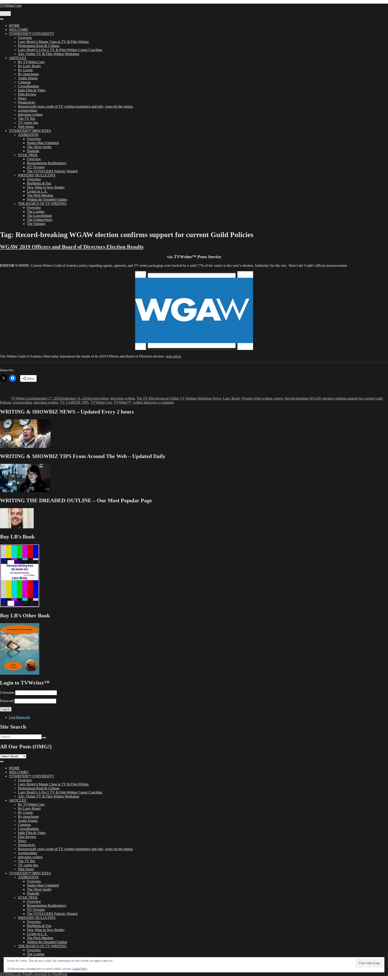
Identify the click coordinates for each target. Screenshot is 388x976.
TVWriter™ (122, 402)
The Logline (35, 211)
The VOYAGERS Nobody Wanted (52, 171)
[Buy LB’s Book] (19, 606)
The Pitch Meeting (40, 195)
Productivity (26, 102)
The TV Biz (26, 118)
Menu (5, 13)
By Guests (25, 70)
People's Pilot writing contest (262, 398)
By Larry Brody (29, 66)
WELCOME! (19, 29)
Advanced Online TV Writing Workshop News (187, 398)
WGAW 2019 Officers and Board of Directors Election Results (71, 247)
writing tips (141, 402)
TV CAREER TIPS (74, 402)
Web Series (26, 127)
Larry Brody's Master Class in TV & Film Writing (53, 42)
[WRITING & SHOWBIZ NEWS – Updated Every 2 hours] (25, 447)
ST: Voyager (36, 167)
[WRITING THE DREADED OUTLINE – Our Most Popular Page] (17, 527)
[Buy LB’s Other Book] (19, 673)
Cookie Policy (79, 968)
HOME (14, 25)
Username (7, 692)
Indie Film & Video (32, 90)
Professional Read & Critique (39, 46)
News (22, 98)
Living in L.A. (37, 191)
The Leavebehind (39, 216)
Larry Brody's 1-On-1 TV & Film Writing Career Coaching (60, 50)
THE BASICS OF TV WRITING (42, 203)
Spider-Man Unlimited (43, 143)
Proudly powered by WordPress (44, 974)
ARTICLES (17, 58)
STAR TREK (28, 155)
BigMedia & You (39, 183)
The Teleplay (36, 224)
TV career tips (28, 123)
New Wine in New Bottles (45, 187)
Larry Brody (231, 398)
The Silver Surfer (39, 147)
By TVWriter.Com (31, 62)
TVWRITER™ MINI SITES (30, 131)
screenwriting (27, 110)
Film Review (27, 94)
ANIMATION (28, 135)
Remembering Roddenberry (46, 163)
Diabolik (33, 151)
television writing (30, 114)
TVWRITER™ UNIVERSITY (31, 34)
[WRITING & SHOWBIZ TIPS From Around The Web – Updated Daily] (25, 491)
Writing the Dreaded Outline (47, 199)
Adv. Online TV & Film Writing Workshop (48, 54)
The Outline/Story (40, 220)
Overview (25, 38)
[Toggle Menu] (2, 19)
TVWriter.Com (10, 5)
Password (7, 701)
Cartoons (24, 82)
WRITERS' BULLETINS (36, 175)
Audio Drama (27, 78)
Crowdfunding (28, 86)
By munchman (28, 74)
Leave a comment (161, 402)
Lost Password (19, 717)
